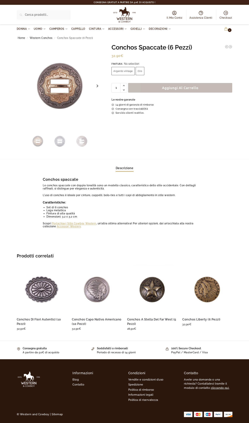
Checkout (226, 17)
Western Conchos (41, 37)
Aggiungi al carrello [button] (41, 336)
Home (21, 37)
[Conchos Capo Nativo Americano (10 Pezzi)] (97, 289)
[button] (223, 29)
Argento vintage (123, 71)
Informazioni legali (140, 394)
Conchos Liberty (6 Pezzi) (201, 319)
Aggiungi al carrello (180, 87)
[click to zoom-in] (60, 86)
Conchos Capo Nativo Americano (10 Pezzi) (96, 322)
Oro (140, 71)
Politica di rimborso (141, 389)
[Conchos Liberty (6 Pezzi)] (207, 289)
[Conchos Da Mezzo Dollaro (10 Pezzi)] (227, 47)
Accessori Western (69, 226)
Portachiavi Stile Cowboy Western (74, 223)
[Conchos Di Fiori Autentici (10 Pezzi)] (42, 289)
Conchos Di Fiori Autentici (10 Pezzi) (39, 322)
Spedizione (135, 384)
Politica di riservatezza (143, 400)
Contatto (78, 384)
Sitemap (57, 414)
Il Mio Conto (174, 17)
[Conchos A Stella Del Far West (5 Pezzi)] (152, 289)
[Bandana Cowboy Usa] (230, 47)
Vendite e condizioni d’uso (145, 379)
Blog (75, 379)
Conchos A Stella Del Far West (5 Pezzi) (151, 322)
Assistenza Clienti (200, 17)
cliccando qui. (220, 388)
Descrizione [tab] (124, 168)
